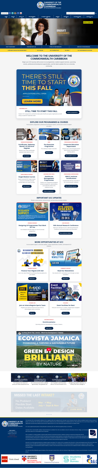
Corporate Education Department (17, 50)
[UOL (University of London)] (11, 459)
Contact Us (89, 16)
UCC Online (40, 50)
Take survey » (32, 235)
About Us (21, 16)
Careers (8, 436)
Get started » (27, 156)
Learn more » (49, 328)
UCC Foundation (54, 50)
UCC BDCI (67, 50)
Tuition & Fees (77, 16)
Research (66, 16)
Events (13, 16)
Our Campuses (14, 436)
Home (6, 16)
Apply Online (88, 22)
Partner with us (31, 46)
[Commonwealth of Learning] (31, 459)
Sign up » (32, 313)
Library (57, 16)
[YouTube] (21, 13)
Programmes (32, 16)
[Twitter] (12, 13)
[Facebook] (10, 13)
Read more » (49, 152)
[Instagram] (15, 13)
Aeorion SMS (4, 13)
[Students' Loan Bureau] (52, 459)
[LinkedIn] (18, 13)
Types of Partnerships (55, 46)
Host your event (10, 46)
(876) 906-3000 (12, 435)
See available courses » (71, 155)
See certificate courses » (71, 186)
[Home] (49, 5)
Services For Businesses (83, 46)
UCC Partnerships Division (85, 50)
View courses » (26, 186)
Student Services (45, 16)
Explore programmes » (72, 112)
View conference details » (66, 233)
